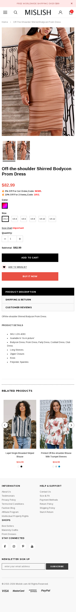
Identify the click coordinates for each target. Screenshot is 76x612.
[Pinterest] (23, 546)
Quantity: (7, 233)
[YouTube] (32, 546)
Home (5, 22)
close (71, 3)
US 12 (52, 219)
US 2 (5, 219)
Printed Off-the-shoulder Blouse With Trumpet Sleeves (56, 455)
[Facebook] (5, 546)
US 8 (33, 219)
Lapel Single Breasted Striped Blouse (20, 455)
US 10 (42, 219)
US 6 (24, 219)
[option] (38, 81)
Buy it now (30, 276)
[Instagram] (14, 546)
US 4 (15, 219)
